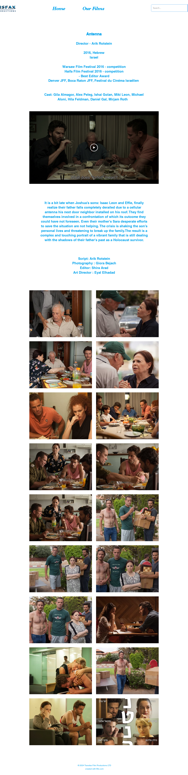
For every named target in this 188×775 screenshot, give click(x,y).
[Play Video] (94, 147)
